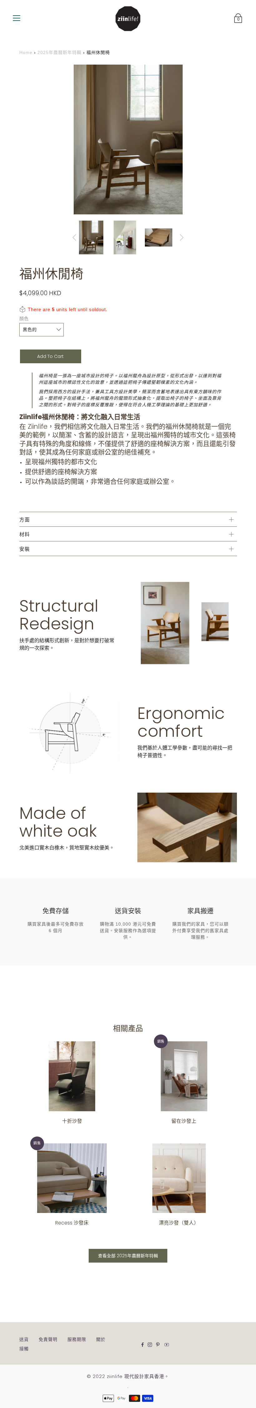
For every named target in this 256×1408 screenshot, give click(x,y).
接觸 (24, 1348)
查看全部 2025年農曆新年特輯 (128, 1256)
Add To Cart (50, 356)
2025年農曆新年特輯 (59, 52)
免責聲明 (48, 1339)
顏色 (24, 318)
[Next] (181, 237)
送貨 (24, 1339)
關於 (101, 1339)
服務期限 (76, 1339)
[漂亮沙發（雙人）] (179, 1178)
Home (25, 52)
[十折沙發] (72, 1076)
